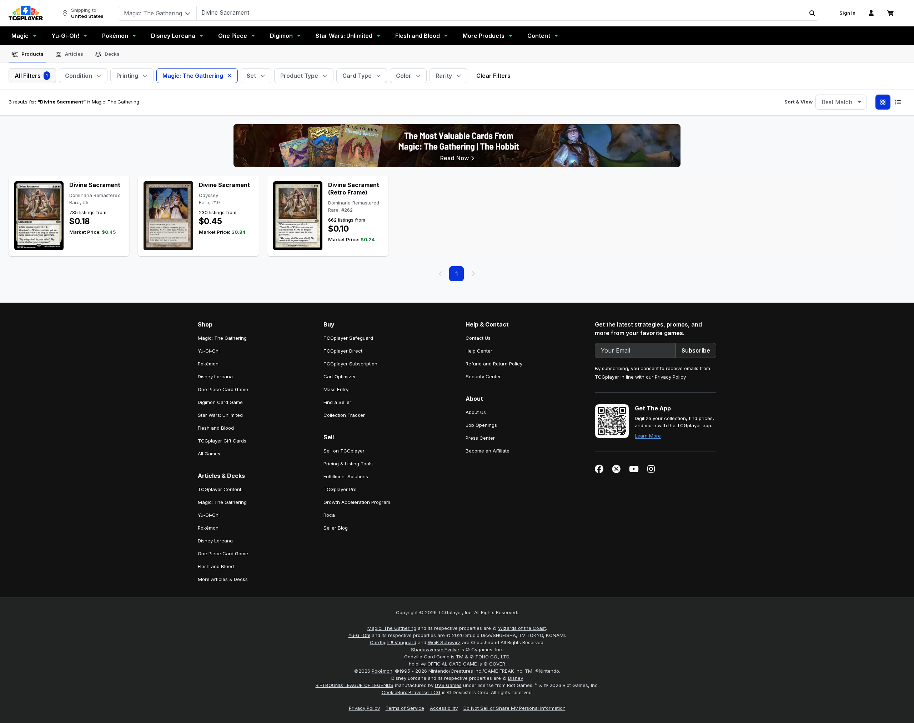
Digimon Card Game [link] (220, 402)
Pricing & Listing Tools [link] (348, 463)
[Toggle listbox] (859, 102)
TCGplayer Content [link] (219, 489)
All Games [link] (209, 453)
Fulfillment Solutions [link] (345, 476)
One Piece (232, 35)
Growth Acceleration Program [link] (356, 502)
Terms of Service (405, 708)
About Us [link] (476, 412)
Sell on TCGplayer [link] (344, 451)
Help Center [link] (479, 351)
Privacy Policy (670, 377)
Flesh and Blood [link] (216, 428)
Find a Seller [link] (337, 402)
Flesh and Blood (417, 35)
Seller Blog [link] (335, 528)
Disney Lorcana (173, 35)
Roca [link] (329, 515)
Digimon (281, 35)
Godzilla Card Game (427, 656)
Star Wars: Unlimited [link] (220, 415)
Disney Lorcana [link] (215, 376)
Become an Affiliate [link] (487, 451)
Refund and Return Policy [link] (494, 363)
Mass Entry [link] (335, 389)
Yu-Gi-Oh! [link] (209, 351)
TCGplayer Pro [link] (340, 489)
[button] (812, 13)
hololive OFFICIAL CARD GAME (443, 664)
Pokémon (115, 35)
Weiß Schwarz (444, 642)
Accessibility (444, 708)
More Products (483, 35)
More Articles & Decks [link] (223, 579)
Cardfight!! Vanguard (393, 642)
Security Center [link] (483, 376)
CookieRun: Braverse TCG (411, 692)
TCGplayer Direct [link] (342, 351)
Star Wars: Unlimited (344, 35)
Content (538, 35)
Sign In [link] (847, 13)
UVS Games (448, 685)
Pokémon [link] (208, 363)
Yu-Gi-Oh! (65, 35)
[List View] (897, 102)
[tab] (27, 54)
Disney (515, 678)
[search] (501, 12)
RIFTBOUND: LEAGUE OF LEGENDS (354, 685)
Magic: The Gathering (391, 628)
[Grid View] (882, 102)
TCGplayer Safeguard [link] (348, 338)
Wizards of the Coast (522, 628)
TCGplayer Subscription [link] (350, 363)
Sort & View (798, 102)
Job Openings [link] (481, 425)
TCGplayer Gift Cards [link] (222, 441)
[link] (26, 13)
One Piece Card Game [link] (223, 389)
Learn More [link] (648, 436)
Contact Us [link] (478, 338)
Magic (20, 35)
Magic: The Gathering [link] (222, 338)
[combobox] (841, 102)
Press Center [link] (480, 438)
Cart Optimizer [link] (339, 376)
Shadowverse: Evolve (435, 649)
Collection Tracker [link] (344, 415)
